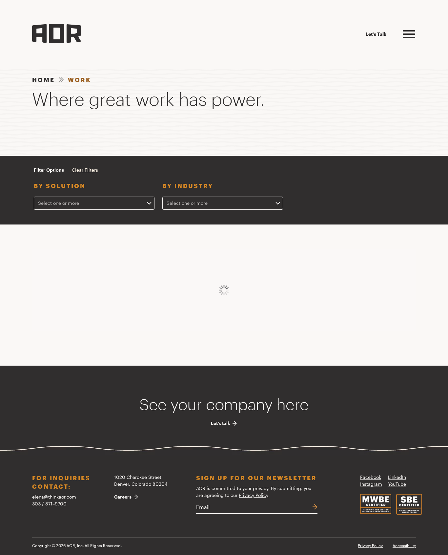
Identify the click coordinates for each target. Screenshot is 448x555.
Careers (123, 497)
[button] (409, 33)
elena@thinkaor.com (54, 497)
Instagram (371, 484)
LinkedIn (397, 477)
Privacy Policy (253, 495)
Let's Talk (376, 34)
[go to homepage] (56, 33)
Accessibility (404, 545)
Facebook (370, 477)
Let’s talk (220, 423)
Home (43, 79)
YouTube (397, 484)
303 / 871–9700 (49, 503)
